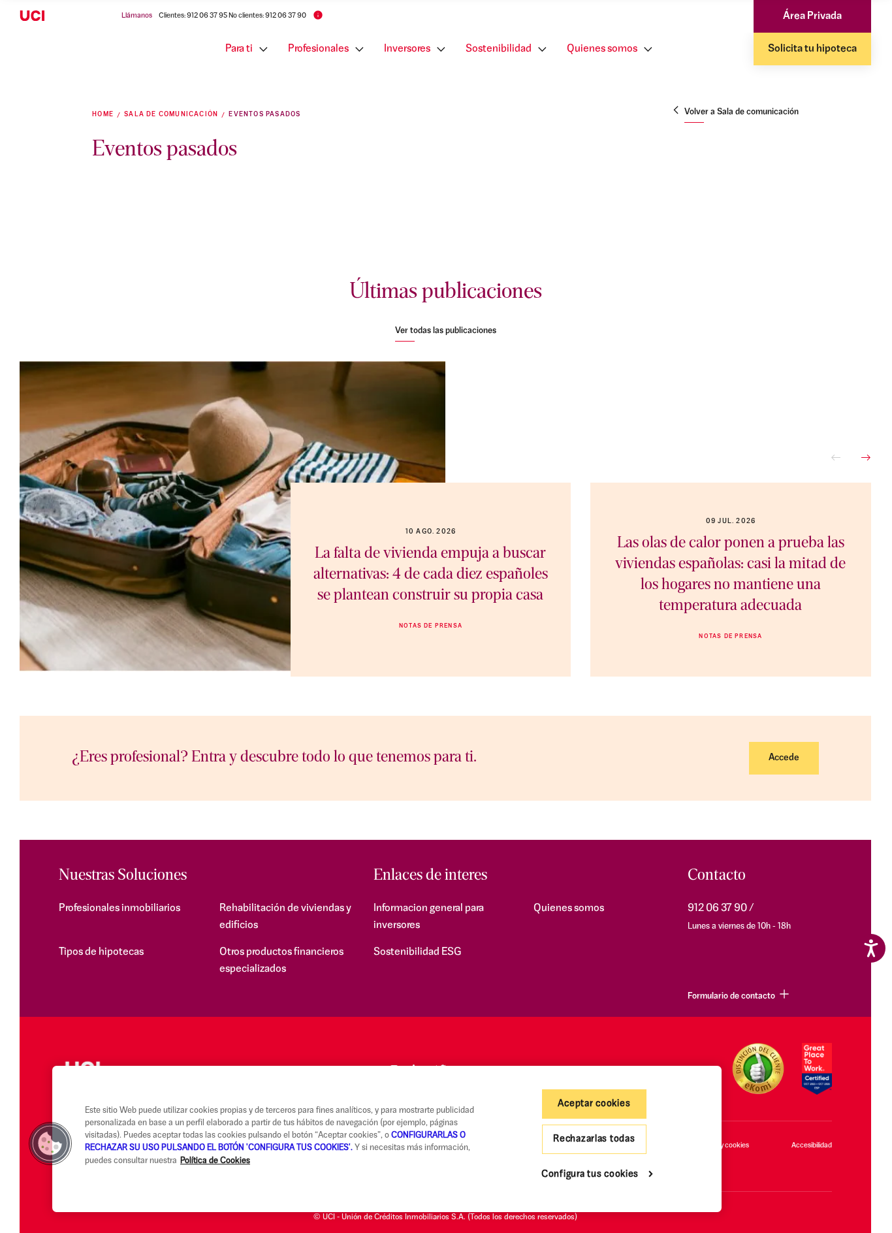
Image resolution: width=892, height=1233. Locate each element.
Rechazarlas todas (594, 1139)
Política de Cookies (215, 1161)
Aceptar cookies (594, 1104)
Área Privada (812, 16)
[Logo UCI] (57, 16)
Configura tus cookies (590, 1174)
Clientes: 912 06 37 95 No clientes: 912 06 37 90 (232, 16)
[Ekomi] (757, 1069)
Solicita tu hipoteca (812, 49)
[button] (50, 1143)
